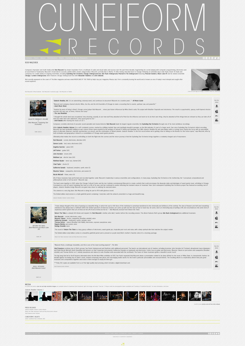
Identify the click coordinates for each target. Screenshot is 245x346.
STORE (129, 333)
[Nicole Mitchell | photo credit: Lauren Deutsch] (182, 301)
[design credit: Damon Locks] (57, 301)
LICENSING (140, 333)
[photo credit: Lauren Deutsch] (85, 301)
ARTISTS (107, 333)
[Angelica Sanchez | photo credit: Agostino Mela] (131, 301)
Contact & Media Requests (77, 58)
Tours (36, 58)
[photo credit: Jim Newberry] (195, 301)
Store (61, 58)
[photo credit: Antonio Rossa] (207, 301)
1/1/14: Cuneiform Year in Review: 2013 (35, 318)
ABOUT (116, 333)
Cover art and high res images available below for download (204, 91)
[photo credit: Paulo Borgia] (70, 301)
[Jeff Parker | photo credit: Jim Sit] (142, 301)
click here (165, 286)
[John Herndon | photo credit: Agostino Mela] (153, 301)
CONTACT (134, 333)
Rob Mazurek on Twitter (66, 91)
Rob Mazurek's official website (33, 91)
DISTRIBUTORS (123, 333)
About (43, 58)
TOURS (112, 333)
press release (63, 198)
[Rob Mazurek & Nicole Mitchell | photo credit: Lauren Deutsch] (168, 301)
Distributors (52, 58)
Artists (29, 58)
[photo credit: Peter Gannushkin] (31, 301)
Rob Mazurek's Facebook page (50, 91)
